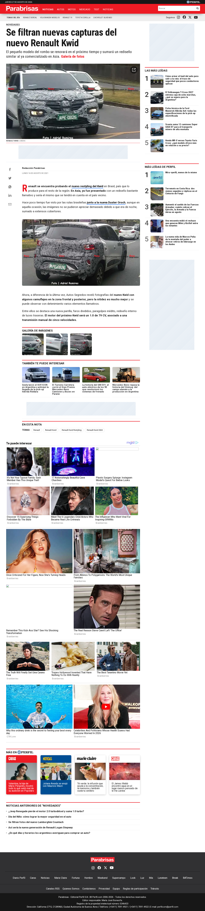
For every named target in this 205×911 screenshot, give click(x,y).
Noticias (47, 9)
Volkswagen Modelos (50, 17)
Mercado (84, 9)
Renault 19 (67, 17)
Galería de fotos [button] (72, 56)
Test (96, 9)
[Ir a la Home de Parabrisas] (22, 8)
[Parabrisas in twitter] (190, 17)
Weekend (102, 877)
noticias (56, 760)
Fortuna (76, 877)
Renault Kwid (50, 430)
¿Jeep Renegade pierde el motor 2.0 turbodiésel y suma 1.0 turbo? (46, 811)
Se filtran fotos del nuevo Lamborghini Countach (35, 822)
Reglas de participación (135, 888)
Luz (142, 877)
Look (133, 877)
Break (175, 877)
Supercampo (118, 877)
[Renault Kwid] (33, 344)
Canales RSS (53, 888)
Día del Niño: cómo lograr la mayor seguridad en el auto (39, 816)
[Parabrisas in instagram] (179, 17)
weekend (124, 760)
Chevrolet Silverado (102, 17)
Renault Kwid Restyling (71, 430)
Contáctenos (89, 888)
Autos (60, 9)
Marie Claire (60, 877)
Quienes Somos (71, 888)
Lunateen (162, 877)
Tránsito (155, 888)
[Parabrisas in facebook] (185, 17)
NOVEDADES (13, 24)
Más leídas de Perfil (160, 167)
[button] (134, 70)
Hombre (88, 877)
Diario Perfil (19, 877)
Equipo (116, 888)
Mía (151, 877)
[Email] (9, 204)
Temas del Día (13, 17)
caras (21, 760)
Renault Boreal (30, 17)
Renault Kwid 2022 (95, 430)
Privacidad (104, 888)
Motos (72, 9)
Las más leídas (156, 70)
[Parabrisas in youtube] (196, 17)
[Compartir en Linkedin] (9, 195)
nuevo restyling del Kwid (87, 186)
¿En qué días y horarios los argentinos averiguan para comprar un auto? (49, 833)
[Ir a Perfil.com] (193, 2)
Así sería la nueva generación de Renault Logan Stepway (40, 827)
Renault (36, 430)
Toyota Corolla (82, 17)
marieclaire (90, 760)
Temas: (26, 430)
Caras (33, 877)
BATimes (187, 877)
